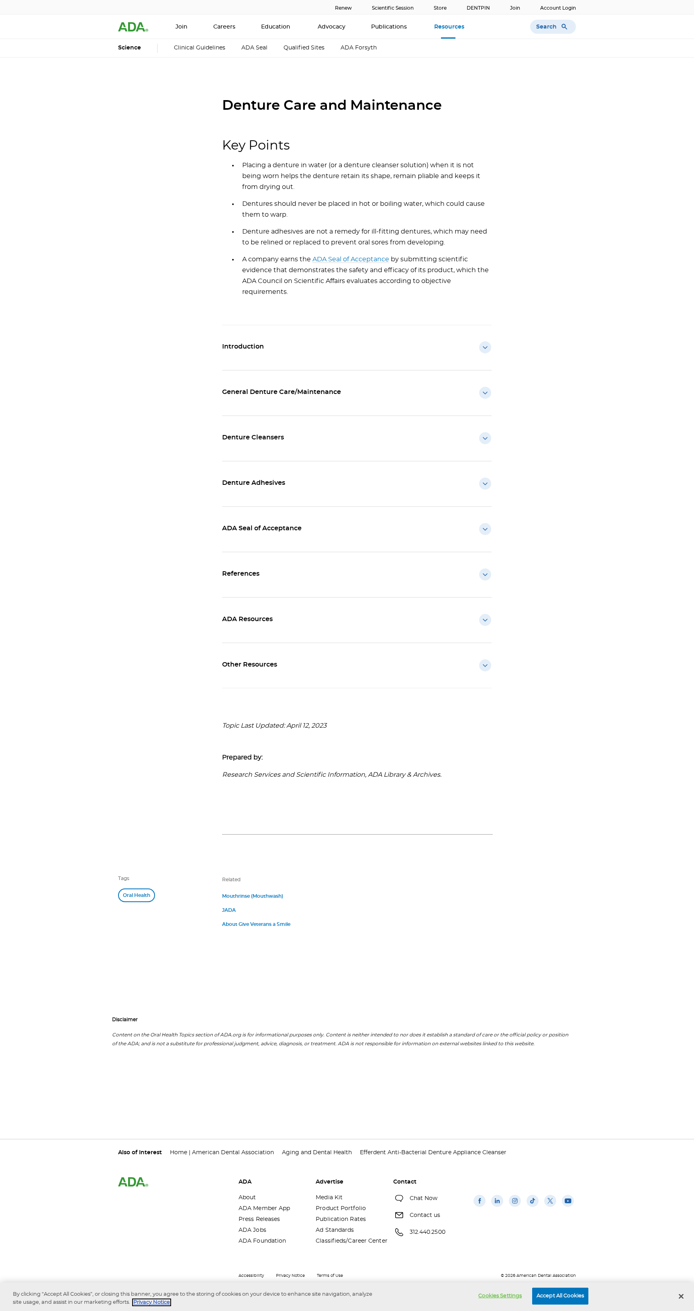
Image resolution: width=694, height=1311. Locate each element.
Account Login (558, 8)
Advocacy (331, 27)
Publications (389, 27)
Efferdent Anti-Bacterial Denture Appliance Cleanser (433, 1152)
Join (515, 8)
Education (276, 27)
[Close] (681, 1296)
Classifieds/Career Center (348, 1241)
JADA (229, 910)
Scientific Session (393, 8)
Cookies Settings (500, 1296)
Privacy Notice (290, 1276)
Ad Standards (335, 1230)
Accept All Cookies (560, 1296)
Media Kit (329, 1197)
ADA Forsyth (359, 48)
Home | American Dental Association (222, 1152)
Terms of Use (330, 1276)
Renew (343, 8)
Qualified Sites (304, 48)
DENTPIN (478, 8)
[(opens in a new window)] (480, 1207)
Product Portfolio (341, 1208)
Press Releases (259, 1219)
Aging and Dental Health (317, 1152)
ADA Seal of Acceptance (350, 259)
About (247, 1197)
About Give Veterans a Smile (256, 924)
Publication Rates (341, 1219)
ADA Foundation (262, 1241)
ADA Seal (254, 48)
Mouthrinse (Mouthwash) (252, 896)
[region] (347, 1296)
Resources (450, 27)
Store (440, 8)
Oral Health (136, 895)
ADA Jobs (252, 1230)
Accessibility (251, 1276)
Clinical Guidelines (199, 48)
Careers (224, 27)
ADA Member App (264, 1208)
